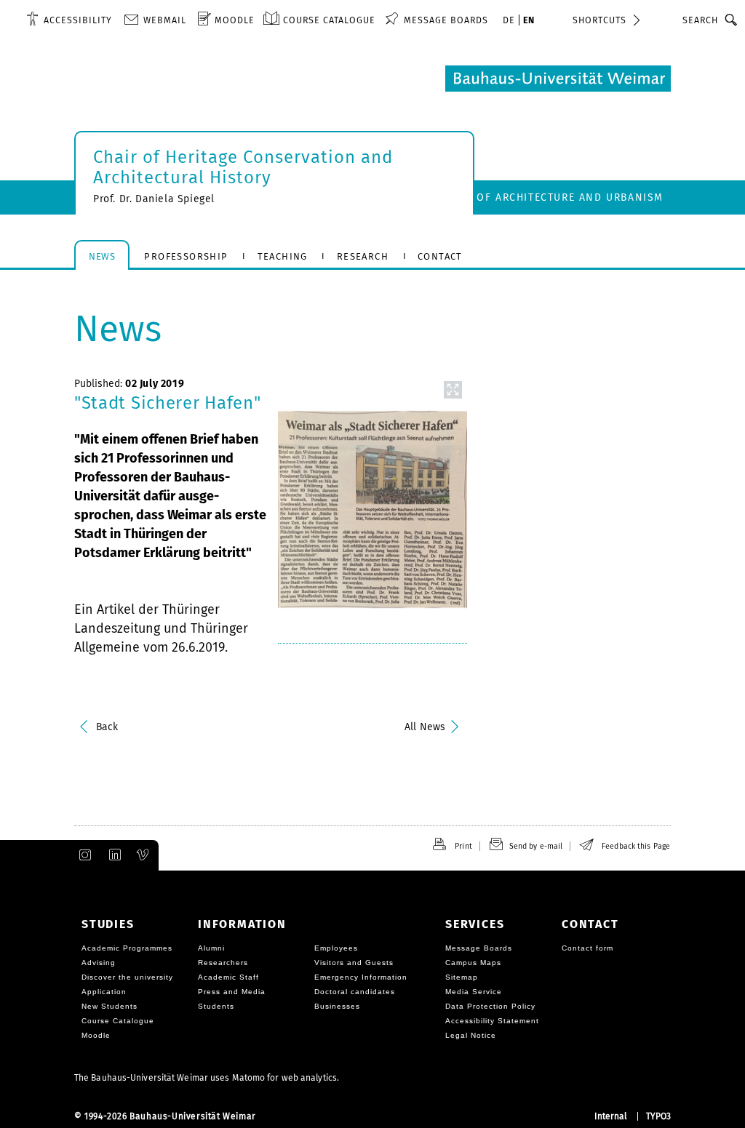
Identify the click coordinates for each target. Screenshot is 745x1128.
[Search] (731, 20)
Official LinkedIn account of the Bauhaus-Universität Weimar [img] (112, 855)
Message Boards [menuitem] (446, 20)
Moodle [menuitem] (235, 20)
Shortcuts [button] (599, 20)
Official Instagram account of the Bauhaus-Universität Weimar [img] (82, 855)
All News (425, 727)
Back (107, 727)
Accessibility (78, 20)
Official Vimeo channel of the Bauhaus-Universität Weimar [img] (143, 855)
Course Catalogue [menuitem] (329, 20)
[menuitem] (69, 20)
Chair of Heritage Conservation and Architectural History (243, 167)
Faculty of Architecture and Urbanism (545, 197)
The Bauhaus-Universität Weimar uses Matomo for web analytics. (206, 1078)
